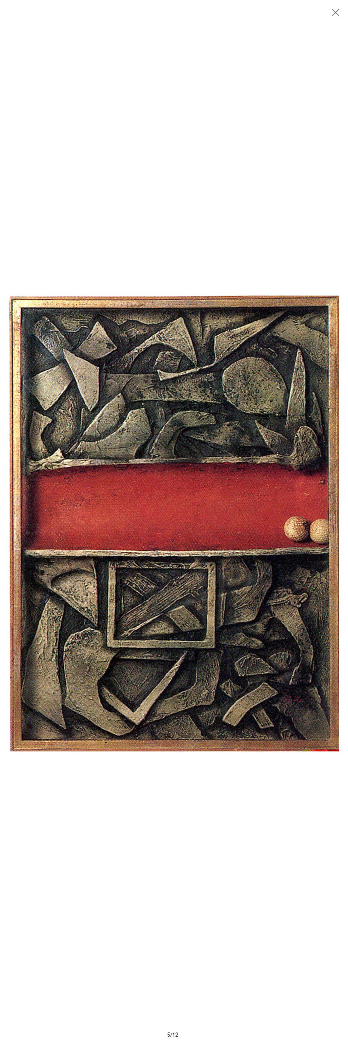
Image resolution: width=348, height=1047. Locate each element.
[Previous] (91, 523)
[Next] (256, 523)
